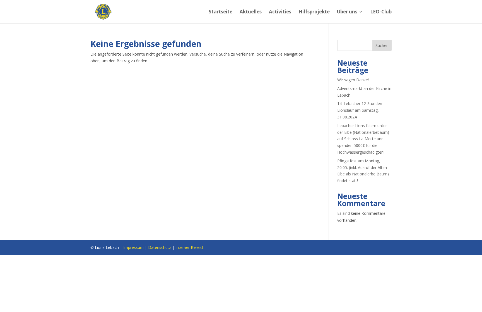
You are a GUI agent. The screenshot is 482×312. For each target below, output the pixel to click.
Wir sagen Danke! (353, 79)
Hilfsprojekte (314, 12)
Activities (280, 12)
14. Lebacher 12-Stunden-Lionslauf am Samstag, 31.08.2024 (360, 110)
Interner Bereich (189, 247)
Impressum (133, 247)
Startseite (220, 12)
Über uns (347, 12)
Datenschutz (159, 247)
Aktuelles (251, 12)
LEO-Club (381, 12)
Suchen (382, 45)
